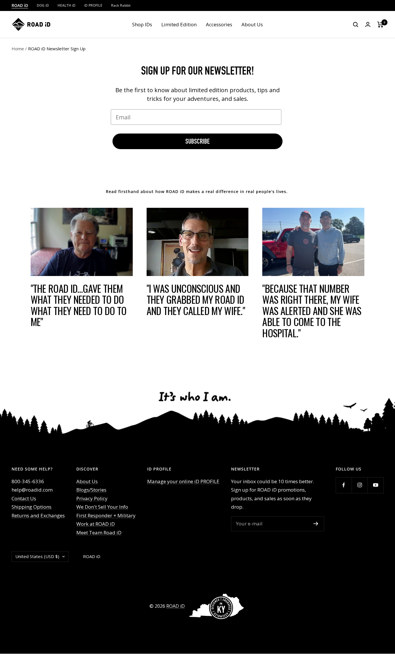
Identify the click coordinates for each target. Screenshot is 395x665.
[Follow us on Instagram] (360, 485)
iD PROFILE (93, 5)
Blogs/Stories (91, 489)
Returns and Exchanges (38, 515)
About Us (252, 24)
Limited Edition (179, 24)
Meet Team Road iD (98, 532)
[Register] (315, 524)
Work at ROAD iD (95, 523)
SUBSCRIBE (197, 141)
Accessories (219, 24)
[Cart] (380, 24)
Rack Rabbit (121, 5)
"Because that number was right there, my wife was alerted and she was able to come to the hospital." (311, 310)
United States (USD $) (37, 556)
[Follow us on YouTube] (375, 485)
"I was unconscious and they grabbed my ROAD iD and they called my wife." (196, 299)
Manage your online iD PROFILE (183, 481)
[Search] (355, 24)
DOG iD (43, 5)
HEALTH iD (66, 5)
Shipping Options (31, 506)
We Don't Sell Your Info (102, 506)
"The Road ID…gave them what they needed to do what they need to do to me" (79, 305)
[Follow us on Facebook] (344, 485)
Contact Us (24, 498)
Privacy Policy (92, 498)
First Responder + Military (106, 515)
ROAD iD (20, 5)
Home (18, 48)
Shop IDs (142, 24)
